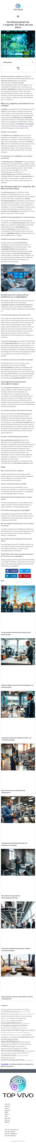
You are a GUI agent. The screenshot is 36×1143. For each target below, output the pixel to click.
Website (7, 1122)
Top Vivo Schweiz (10, 1135)
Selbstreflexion (20, 1046)
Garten (7, 1108)
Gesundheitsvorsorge (6, 1032)
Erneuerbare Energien (8, 1028)
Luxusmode (15, 1037)
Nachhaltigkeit (10, 1041)
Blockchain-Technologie (9, 1014)
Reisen (7, 1114)
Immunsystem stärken (18, 1032)
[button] (18, 16)
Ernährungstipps (22, 1028)
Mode (6, 1112)
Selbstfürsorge (8, 1046)
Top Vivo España (10, 1131)
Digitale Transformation (23, 1016)
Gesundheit (29, 1030)
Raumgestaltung (24, 1044)
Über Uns (7, 1118)
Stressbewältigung (12, 1050)
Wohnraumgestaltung (12, 1060)
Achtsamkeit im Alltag (20, 1009)
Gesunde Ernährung (12, 1030)
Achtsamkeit (6, 1009)
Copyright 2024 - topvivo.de (18, 1141)
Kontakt (7, 1120)
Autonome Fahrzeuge (24, 1011)
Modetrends (27, 1037)
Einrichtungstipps (5, 1020)
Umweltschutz (8, 1055)
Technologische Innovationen (18, 1053)
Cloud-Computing (23, 1014)
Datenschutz (31, 1014)
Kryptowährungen (18, 1035)
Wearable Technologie (22, 1055)
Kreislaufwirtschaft (7, 1035)
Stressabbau (23, 1048)
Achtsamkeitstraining (9, 1012)
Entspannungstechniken (14, 1025)
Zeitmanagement (29, 1060)
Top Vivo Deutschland (12, 1129)
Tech (6, 1116)
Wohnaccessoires (8, 1058)
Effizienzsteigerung (18, 1018)
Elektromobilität (16, 1020)
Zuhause (7, 1106)
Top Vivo (7, 1104)
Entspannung (25, 1023)
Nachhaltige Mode (9, 1039)
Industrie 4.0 (27, 1032)
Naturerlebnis (25, 1042)
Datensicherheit (7, 1016)
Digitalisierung (5, 1018)
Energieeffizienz (11, 1022)
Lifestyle (7, 1110)
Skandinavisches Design (10, 1048)
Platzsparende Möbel (9, 1044)
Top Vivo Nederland (11, 1133)
